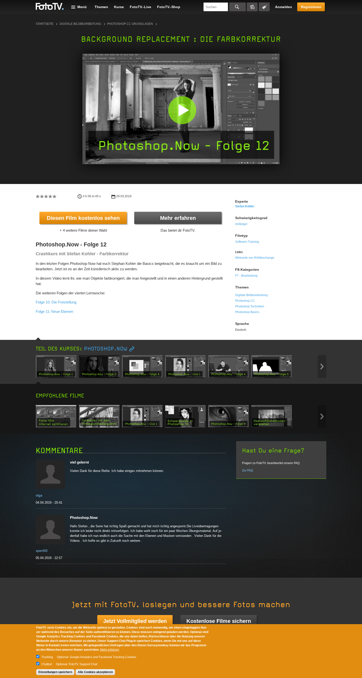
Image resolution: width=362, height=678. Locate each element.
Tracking (47, 657)
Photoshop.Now (105, 349)
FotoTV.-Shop (168, 7)
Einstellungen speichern (55, 672)
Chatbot (46, 664)
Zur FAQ (247, 470)
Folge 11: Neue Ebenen (54, 311)
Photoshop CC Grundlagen (130, 24)
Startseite (44, 24)
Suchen (237, 6)
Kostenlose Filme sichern (218, 621)
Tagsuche (264, 6)
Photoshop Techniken (249, 306)
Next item (322, 366)
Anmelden (283, 7)
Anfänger (241, 224)
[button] (182, 110)
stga (39, 495)
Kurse (119, 7)
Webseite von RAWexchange (254, 257)
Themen (101, 7)
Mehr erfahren (178, 218)
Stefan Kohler (244, 206)
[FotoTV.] (50, 6)
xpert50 (42, 551)
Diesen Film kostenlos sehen (83, 218)
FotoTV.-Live (140, 7)
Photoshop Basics (247, 312)
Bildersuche (252, 6)
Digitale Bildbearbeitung (80, 24)
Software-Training (247, 241)
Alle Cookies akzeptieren (95, 672)
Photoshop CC (245, 300)
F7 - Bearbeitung (246, 275)
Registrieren (311, 7)
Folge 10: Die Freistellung (56, 302)
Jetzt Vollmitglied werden (135, 621)
